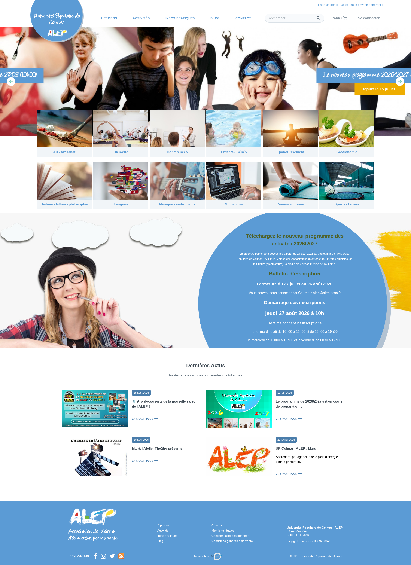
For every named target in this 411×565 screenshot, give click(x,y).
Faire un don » (328, 4)
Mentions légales (222, 530)
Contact (243, 18)
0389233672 (322, 541)
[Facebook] (95, 556)
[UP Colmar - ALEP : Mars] (239, 459)
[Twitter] (112, 556)
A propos (108, 18)
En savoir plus (142, 418)
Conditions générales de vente (232, 541)
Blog (215, 18)
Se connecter (369, 18)
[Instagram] (103, 556)
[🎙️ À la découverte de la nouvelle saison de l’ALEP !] (95, 408)
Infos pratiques (180, 18)
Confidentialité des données (230, 535)
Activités (141, 18)
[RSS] (121, 556)
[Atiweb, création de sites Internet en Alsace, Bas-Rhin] (216, 556)
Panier (337, 18)
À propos (163, 525)
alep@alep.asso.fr (299, 541)
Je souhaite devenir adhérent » (362, 4)
